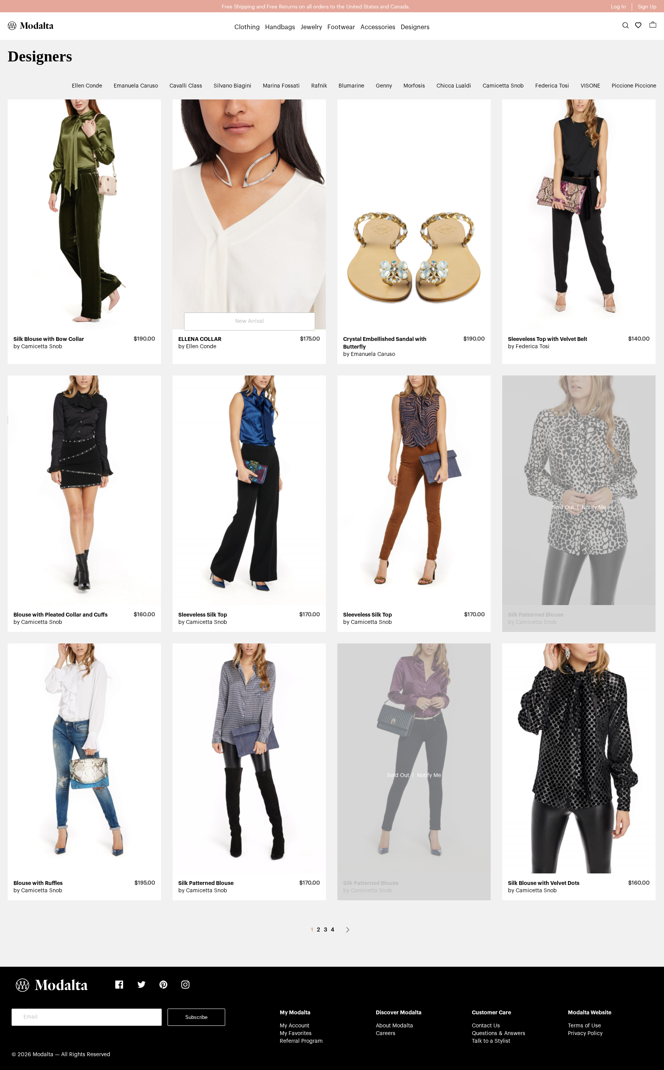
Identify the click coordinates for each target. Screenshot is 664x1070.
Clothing (247, 27)
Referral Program (301, 1041)
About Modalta (394, 1026)
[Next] (347, 930)
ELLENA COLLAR (199, 339)
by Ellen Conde (197, 346)
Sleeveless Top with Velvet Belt (547, 339)
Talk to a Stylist (491, 1041)
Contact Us (486, 1026)
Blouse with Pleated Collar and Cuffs (60, 614)
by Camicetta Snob (37, 346)
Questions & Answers (498, 1033)
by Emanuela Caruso (369, 354)
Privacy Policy (585, 1033)
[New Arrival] (249, 328)
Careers (385, 1033)
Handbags (280, 27)
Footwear (341, 27)
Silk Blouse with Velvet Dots (543, 883)
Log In (618, 6)
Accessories (377, 27)
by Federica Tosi (528, 346)
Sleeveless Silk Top (202, 614)
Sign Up (647, 6)
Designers (415, 27)
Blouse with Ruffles (38, 883)
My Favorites (296, 1033)
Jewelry (311, 27)
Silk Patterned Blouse (206, 883)
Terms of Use (584, 1026)
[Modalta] (27, 25)
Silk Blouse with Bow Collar (48, 339)
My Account (294, 1026)
